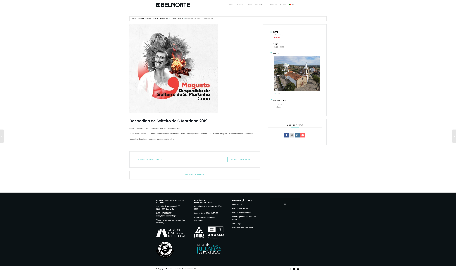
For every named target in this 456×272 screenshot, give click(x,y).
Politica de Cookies (240, 208)
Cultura (173, 19)
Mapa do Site (237, 204)
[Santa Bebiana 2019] (454, 136)
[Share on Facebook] (286, 135)
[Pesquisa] (297, 5)
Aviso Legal (236, 223)
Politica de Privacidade (241, 212)
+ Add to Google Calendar (150, 159)
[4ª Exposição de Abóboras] (2, 136)
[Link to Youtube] (294, 268)
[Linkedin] (297, 135)
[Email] (302, 135)
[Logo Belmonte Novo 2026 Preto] (173, 5)
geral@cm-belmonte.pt (166, 216)
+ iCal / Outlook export (241, 159)
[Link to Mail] (298, 268)
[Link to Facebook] (286, 268)
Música (180, 19)
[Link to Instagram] (290, 268)
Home (134, 19)
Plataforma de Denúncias (243, 228)
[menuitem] (230, 5)
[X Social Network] (292, 135)
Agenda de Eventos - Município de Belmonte (153, 19)
